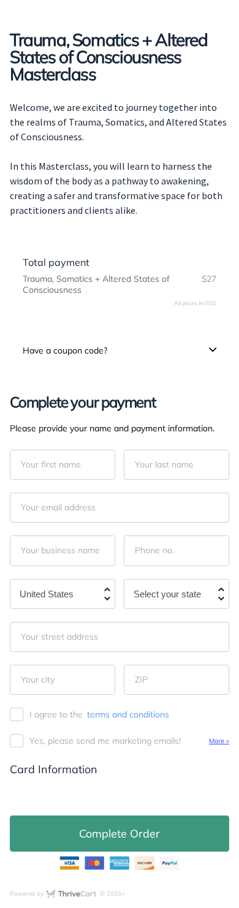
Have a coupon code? (65, 350)
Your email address (58, 507)
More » (219, 740)
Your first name (51, 464)
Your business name (60, 550)
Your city (38, 679)
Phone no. (154, 550)
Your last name (164, 464)
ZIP (141, 679)
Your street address (59, 636)
